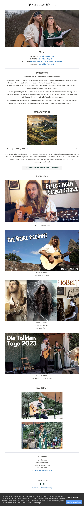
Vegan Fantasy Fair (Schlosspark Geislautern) (46, 61)
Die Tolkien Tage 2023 (46, 56)
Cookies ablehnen (73, 497)
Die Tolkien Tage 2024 (46, 59)
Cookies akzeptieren (74, 502)
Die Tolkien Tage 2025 (46, 64)
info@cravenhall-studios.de (42, 470)
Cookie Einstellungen (34, 503)
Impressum (35, 488)
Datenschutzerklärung (46, 488)
